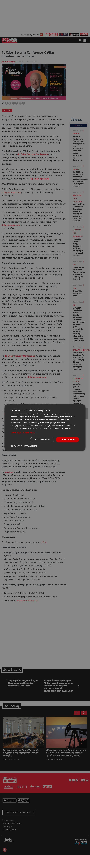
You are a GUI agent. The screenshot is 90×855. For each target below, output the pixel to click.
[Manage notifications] (4, 850)
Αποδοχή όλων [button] (67, 440)
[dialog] (44, 427)
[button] (45, 433)
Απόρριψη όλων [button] (42, 440)
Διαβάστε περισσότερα (62, 428)
